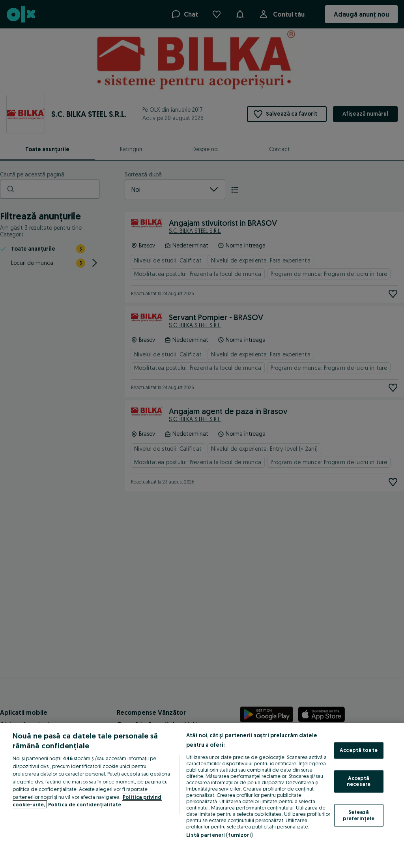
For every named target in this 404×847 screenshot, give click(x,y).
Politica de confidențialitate (84, 804)
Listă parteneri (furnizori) (219, 835)
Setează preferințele (359, 815)
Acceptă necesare (358, 781)
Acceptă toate (359, 750)
